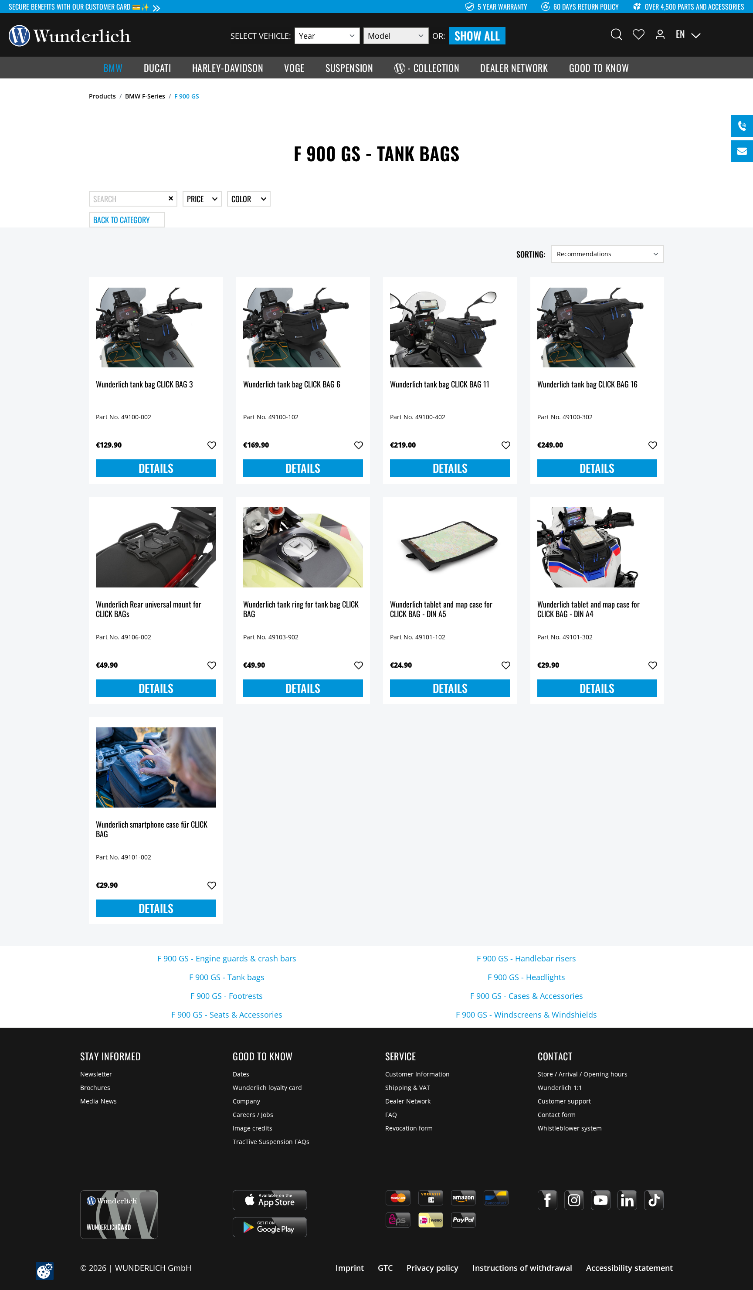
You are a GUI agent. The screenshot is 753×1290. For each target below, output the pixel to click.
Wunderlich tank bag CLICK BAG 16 (587, 385)
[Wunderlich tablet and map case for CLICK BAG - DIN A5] (450, 547)
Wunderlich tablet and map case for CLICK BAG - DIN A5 (441, 609)
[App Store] (270, 1200)
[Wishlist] (639, 34)
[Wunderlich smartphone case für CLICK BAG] (156, 767)
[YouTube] (601, 1200)
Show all (477, 35)
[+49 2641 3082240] (742, 126)
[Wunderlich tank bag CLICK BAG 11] (450, 327)
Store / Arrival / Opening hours (583, 1074)
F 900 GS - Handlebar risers (526, 958)
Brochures (95, 1087)
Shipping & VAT (407, 1087)
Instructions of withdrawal (522, 1268)
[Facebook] (547, 1200)
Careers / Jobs (253, 1114)
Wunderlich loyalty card (267, 1087)
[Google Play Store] (270, 1227)
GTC (385, 1268)
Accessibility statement (629, 1268)
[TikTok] (654, 1200)
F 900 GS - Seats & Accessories (226, 1014)
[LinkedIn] (627, 1200)
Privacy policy (432, 1268)
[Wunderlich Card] (119, 1214)
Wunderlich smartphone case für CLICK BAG (151, 829)
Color (242, 198)
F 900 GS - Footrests (226, 996)
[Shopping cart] (739, 34)
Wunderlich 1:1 (560, 1087)
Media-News (98, 1101)
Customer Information (417, 1074)
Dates (241, 1074)
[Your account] (660, 34)
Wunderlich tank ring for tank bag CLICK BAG (301, 609)
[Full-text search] (617, 34)
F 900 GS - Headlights (526, 977)
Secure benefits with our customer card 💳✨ (79, 6)
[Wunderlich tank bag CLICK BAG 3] (156, 327)
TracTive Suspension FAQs (271, 1141)
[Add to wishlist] (211, 445)
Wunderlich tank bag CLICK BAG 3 (144, 385)
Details (156, 467)
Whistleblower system (570, 1128)
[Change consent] (44, 1271)
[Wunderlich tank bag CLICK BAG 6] (303, 327)
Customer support (564, 1101)
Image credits (252, 1128)
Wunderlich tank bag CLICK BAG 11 (439, 385)
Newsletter (96, 1074)
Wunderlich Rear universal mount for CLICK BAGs (148, 609)
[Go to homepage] (70, 35)
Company (246, 1101)
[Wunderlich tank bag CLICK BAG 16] (597, 327)
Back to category (121, 219)
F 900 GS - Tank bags (227, 977)
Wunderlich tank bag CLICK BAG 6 (291, 385)
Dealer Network (408, 1101)
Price (196, 198)
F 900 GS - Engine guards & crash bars (226, 958)
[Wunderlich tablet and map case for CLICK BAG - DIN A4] (597, 547)
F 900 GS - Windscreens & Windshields (526, 1014)
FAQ (391, 1114)
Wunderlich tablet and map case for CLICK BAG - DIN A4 (588, 609)
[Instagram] (574, 1200)
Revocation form (409, 1128)
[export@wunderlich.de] (742, 151)
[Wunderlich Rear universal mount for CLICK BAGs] (156, 547)
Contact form (557, 1114)
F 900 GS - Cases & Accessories (526, 996)
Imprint (350, 1268)
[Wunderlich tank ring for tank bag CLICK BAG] (303, 547)
